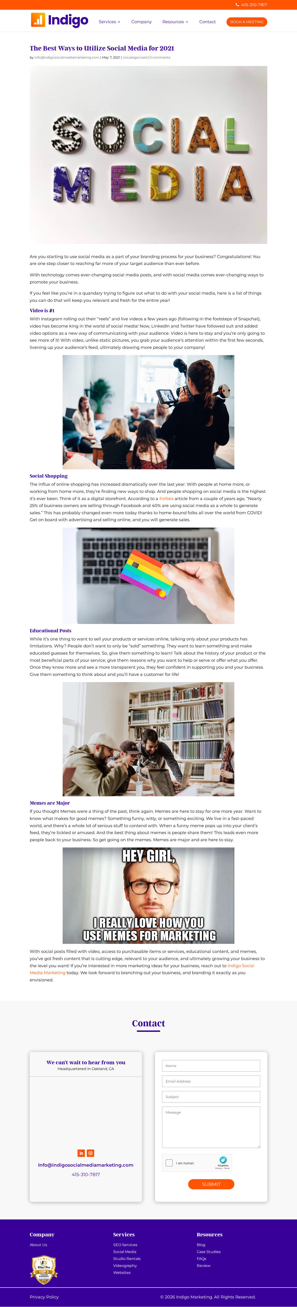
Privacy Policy (44, 1297)
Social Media (124, 1252)
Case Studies (209, 1252)
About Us (38, 1245)
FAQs (201, 1259)
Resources (173, 22)
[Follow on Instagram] (90, 1153)
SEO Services (125, 1245)
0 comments (159, 57)
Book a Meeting (247, 22)
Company (141, 22)
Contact (207, 22)
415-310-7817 (254, 5)
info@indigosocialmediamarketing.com (67, 57)
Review (203, 1266)
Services (107, 22)
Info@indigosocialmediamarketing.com (85, 1165)
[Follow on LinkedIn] (81, 1153)
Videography (125, 1266)
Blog (201, 1245)
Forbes (166, 498)
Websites (122, 1273)
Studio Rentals (127, 1259)
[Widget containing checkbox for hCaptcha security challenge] (197, 1163)
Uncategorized (135, 57)
